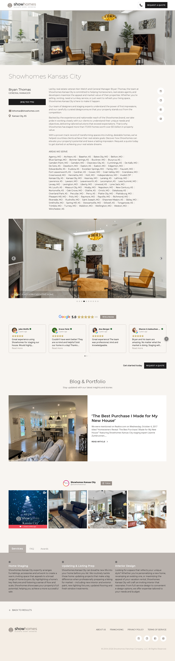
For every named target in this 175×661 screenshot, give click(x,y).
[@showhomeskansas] (66, 483)
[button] (9, 339)
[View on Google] (14, 330)
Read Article (98, 441)
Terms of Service (157, 629)
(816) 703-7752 (27, 102)
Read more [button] (17, 348)
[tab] (77, 301)
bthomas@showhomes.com (25, 110)
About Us (101, 629)
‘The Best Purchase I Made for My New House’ (125, 418)
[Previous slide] (14, 258)
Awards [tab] (44, 549)
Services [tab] (17, 548)
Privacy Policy (136, 629)
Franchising (116, 629)
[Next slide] (161, 258)
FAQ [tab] (32, 549)
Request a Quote (156, 5)
